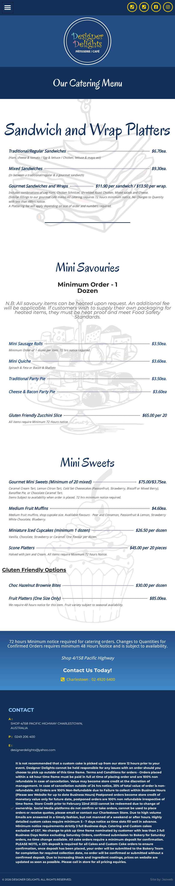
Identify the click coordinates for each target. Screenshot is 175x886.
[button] (7, 7)
